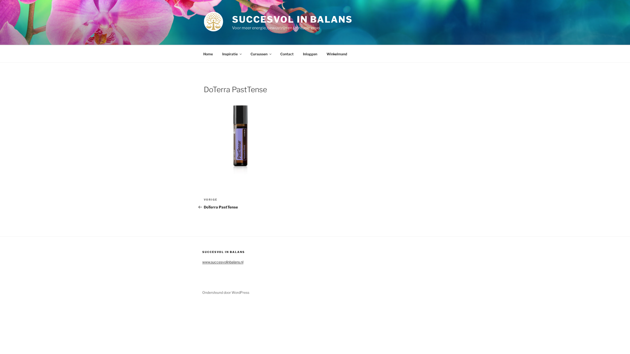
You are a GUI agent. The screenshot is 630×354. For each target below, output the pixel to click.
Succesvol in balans (292, 19)
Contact (287, 54)
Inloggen (310, 54)
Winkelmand (337, 54)
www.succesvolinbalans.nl (222, 262)
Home (208, 54)
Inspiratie (230, 54)
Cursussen (259, 54)
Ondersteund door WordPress (225, 292)
